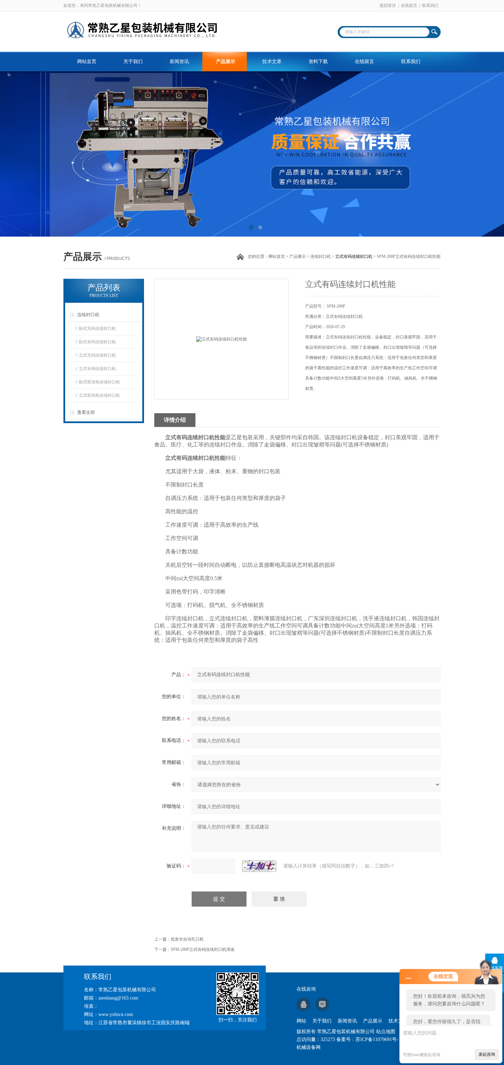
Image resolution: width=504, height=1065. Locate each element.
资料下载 (318, 61)
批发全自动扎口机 (187, 939)
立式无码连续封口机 (97, 355)
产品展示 (225, 61)
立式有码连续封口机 (97, 368)
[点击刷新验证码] (259, 866)
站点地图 (385, 1031)
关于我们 (133, 61)
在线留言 (409, 5)
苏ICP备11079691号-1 (378, 1039)
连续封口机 (320, 256)
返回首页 (388, 5)
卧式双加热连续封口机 (99, 382)
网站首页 (86, 61)
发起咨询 (487, 1054)
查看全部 (86, 412)
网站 (301, 1021)
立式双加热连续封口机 (99, 395)
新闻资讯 (179, 61)
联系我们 (430, 5)
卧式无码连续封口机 (97, 328)
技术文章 (271, 61)
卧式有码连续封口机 (97, 341)
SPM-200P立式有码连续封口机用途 (203, 949)
